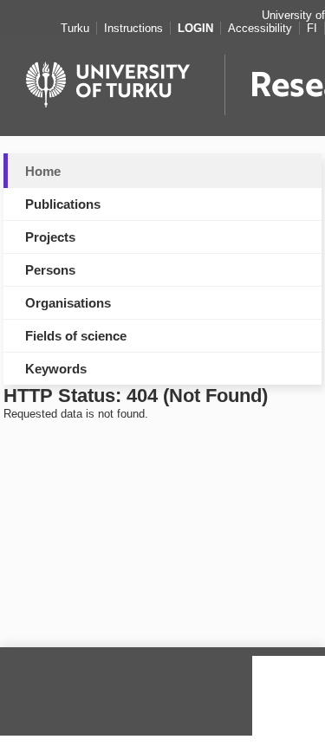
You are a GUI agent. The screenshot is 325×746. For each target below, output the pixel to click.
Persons (50, 270)
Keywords (56, 368)
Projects (50, 237)
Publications (63, 204)
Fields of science (76, 335)
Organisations (68, 302)
